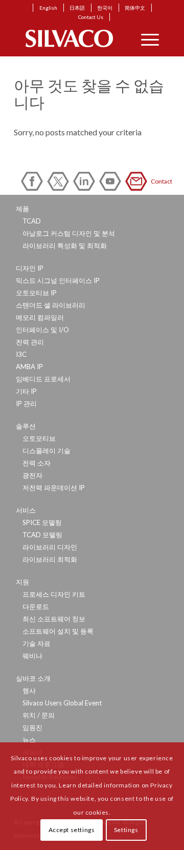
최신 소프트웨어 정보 (53, 619)
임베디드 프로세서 (43, 379)
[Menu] (145, 38)
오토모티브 (39, 438)
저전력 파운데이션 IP (53, 487)
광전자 (32, 475)
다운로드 (35, 606)
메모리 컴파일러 (40, 317)
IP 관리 (26, 403)
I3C (21, 354)
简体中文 (135, 8)
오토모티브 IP (36, 293)
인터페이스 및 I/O (42, 330)
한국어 (104, 8)
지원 (22, 582)
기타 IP (26, 391)
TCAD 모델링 (42, 535)
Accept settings (72, 830)
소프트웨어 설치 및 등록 (58, 631)
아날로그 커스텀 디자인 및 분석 (68, 233)
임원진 (32, 727)
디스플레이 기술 (46, 451)
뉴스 (29, 740)
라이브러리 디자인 (49, 547)
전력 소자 (36, 463)
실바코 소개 (33, 678)
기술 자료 (36, 643)
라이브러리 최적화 (49, 559)
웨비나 (32, 656)
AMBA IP (29, 366)
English (48, 8)
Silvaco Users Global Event (62, 703)
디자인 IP (29, 268)
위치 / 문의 (38, 715)
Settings (126, 830)
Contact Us (90, 17)
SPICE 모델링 (42, 522)
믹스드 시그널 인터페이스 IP (58, 280)
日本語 (77, 8)
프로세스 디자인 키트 (53, 594)
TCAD (31, 221)
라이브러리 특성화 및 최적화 (64, 245)
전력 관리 (30, 342)
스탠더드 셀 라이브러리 (50, 305)
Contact (138, 181)
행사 (29, 690)
